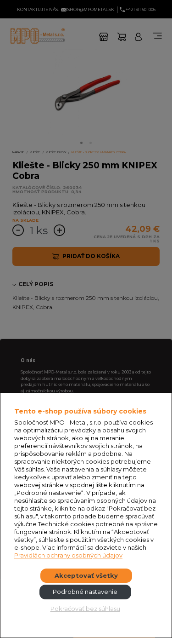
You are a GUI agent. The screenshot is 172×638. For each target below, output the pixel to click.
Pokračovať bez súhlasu (85, 608)
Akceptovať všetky (86, 575)
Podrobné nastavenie (85, 591)
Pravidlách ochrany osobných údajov (68, 555)
